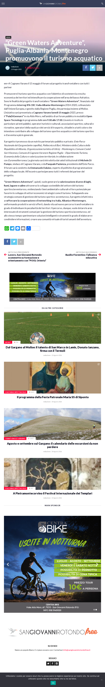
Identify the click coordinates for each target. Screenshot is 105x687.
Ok (53, 683)
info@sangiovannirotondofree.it (76, 650)
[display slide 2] (96, 609)
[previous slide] (8, 564)
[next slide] (97, 564)
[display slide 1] (94, 609)
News (8, 37)
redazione (15, 67)
